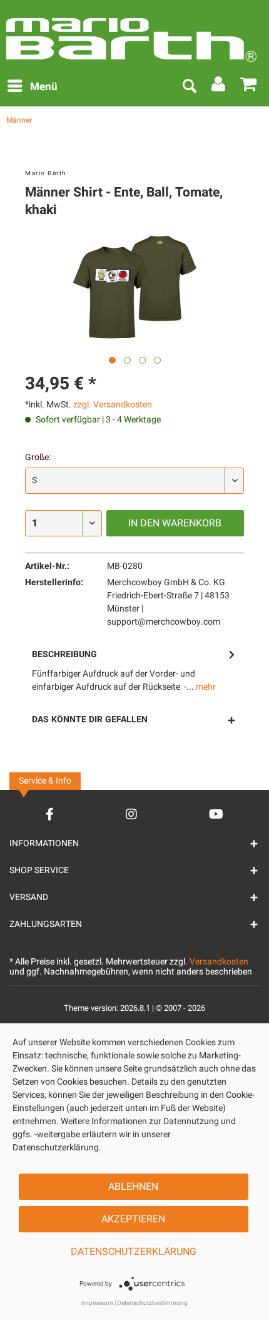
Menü (44, 87)
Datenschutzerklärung (133, 1251)
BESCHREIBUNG (64, 654)
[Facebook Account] (50, 814)
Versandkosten (219, 961)
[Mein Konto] (218, 87)
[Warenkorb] (248, 87)
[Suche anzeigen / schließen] (188, 87)
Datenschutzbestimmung (152, 1303)
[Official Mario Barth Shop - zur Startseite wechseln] (131, 34)
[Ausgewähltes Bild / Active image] (112, 360)
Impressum (97, 1303)
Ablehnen (133, 1186)
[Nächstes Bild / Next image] (127, 360)
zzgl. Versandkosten (112, 404)
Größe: (38, 457)
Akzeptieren (133, 1219)
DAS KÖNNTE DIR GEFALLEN (90, 719)
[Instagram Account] (131, 814)
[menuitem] (32, 87)
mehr (205, 686)
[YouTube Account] (216, 814)
